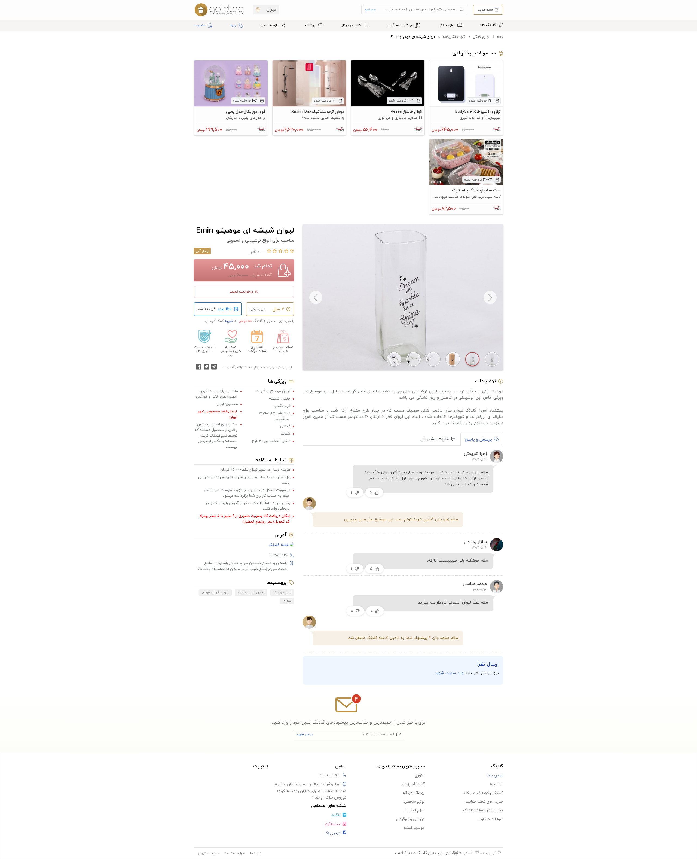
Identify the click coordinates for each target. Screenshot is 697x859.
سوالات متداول (491, 819)
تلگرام (336, 815)
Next (315, 297)
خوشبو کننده (414, 827)
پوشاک (310, 25)
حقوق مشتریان (208, 853)
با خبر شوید (304, 734)
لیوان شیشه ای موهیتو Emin (413, 37)
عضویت (199, 25)
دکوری (419, 775)
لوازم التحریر (415, 810)
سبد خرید (485, 9)
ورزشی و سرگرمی (400, 25)
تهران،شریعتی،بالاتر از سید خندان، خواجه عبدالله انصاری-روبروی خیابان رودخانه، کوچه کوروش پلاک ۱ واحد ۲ (310, 791)
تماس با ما (495, 775)
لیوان (287, 600)
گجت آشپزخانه (454, 37)
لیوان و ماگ (282, 592)
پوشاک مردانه (414, 793)
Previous (490, 297)
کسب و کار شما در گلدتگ (483, 810)
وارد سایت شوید (449, 673)
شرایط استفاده (235, 853)
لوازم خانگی (447, 25)
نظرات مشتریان (434, 439)
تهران (270, 10)
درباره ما (496, 784)
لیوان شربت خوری (251, 592)
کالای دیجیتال (351, 25)
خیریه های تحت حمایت (484, 801)
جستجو (370, 9)
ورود (233, 25)
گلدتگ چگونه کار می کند (483, 793)
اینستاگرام (333, 824)
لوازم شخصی (271, 25)
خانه (500, 37)
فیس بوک (332, 833)
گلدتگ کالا (488, 25)
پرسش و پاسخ (478, 440)
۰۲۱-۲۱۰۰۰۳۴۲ (329, 775)
